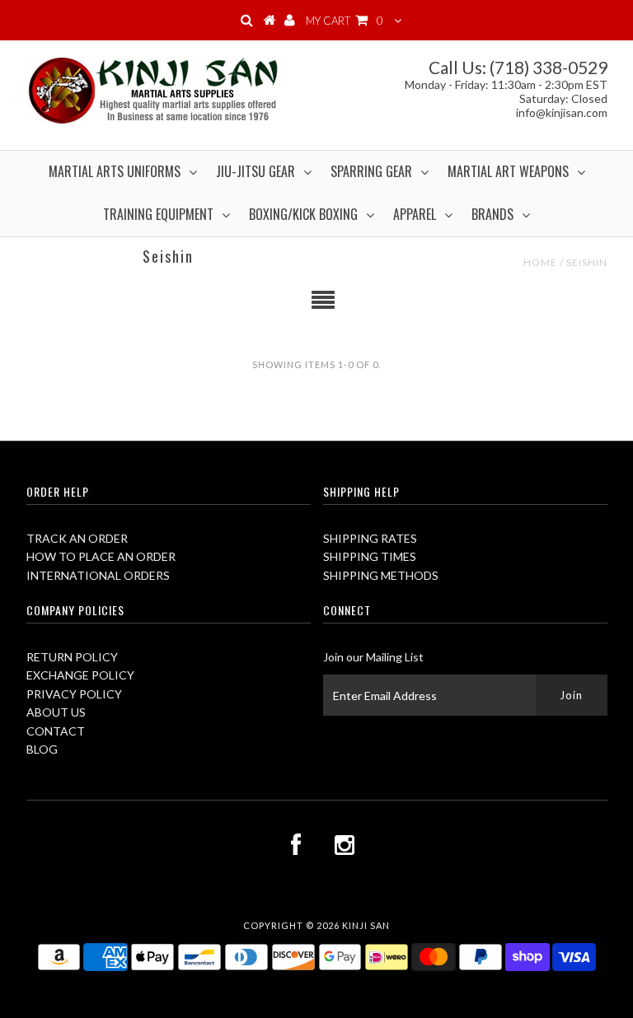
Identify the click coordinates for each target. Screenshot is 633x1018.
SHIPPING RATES (370, 538)
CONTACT (55, 731)
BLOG (42, 749)
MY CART (344, 20)
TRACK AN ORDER (77, 538)
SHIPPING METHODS (380, 575)
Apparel (414, 214)
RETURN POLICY (72, 657)
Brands (492, 214)
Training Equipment (158, 214)
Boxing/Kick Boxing (303, 214)
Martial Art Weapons (508, 171)
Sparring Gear (371, 171)
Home (540, 262)
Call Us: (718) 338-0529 (518, 67)
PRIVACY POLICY (74, 694)
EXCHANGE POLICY (80, 675)
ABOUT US (56, 712)
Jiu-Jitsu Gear (255, 171)
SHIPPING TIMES (369, 556)
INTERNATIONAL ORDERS (98, 575)
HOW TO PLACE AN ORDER (101, 556)
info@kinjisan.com (561, 112)
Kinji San (366, 925)
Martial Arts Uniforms (115, 171)
